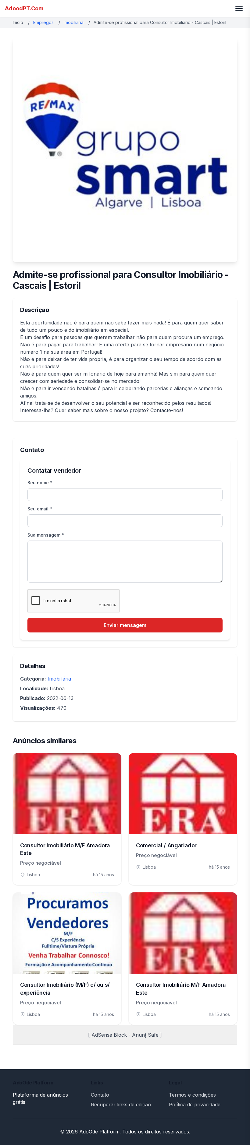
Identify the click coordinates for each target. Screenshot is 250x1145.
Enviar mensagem (125, 625)
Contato (100, 1095)
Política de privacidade (194, 1104)
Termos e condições (192, 1095)
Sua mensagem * (45, 534)
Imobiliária (74, 22)
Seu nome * (39, 482)
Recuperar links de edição (121, 1104)
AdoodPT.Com (24, 8)
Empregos (43, 22)
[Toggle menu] (239, 8)
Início (18, 22)
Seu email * (39, 508)
